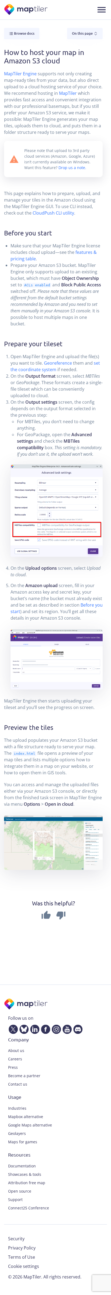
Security (16, 1239)
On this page (82, 33)
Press (13, 1067)
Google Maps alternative (30, 1125)
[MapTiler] (26, 10)
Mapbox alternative (25, 1116)
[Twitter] (12, 1028)
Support (15, 1199)
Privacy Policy (22, 1248)
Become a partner (24, 1075)
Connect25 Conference (28, 1207)
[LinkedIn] (33, 1028)
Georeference (58, 363)
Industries (17, 1108)
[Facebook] (44, 1028)
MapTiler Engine (20, 74)
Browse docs (23, 33)
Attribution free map (26, 1182)
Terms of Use (21, 1257)
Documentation (22, 1165)
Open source (19, 1191)
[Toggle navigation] (101, 9)
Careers (15, 1058)
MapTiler (68, 93)
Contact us (17, 1084)
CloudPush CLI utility (53, 213)
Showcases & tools (24, 1174)
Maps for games (22, 1141)
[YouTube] (66, 1028)
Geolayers (17, 1133)
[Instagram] (55, 1028)
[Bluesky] (22, 1028)
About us (16, 1050)
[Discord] (76, 1028)
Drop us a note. (72, 167)
